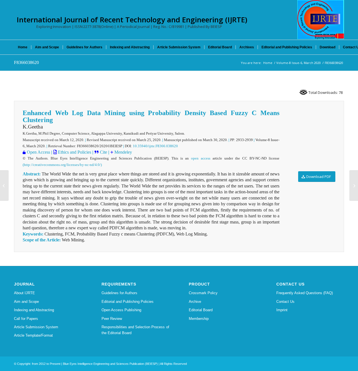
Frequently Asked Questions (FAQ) (304, 293)
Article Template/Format (33, 335)
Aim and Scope (26, 301)
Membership (199, 319)
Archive (195, 301)
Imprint (282, 310)
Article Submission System (36, 327)
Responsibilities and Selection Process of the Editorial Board (135, 330)
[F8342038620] (4, 185)
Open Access (38, 152)
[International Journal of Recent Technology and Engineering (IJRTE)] (320, 19)
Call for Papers (26, 319)
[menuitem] (22, 47)
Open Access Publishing (121, 310)
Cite (104, 152)
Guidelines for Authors (119, 293)
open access (200, 158)
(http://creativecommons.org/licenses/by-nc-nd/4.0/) (62, 165)
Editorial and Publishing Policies (128, 301)
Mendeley (122, 152)
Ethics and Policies (74, 152)
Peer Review (112, 319)
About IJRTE (24, 293)
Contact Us (285, 301)
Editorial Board (201, 310)
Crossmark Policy (203, 293)
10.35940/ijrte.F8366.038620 (155, 146)
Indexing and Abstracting (34, 310)
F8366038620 (26, 62)
